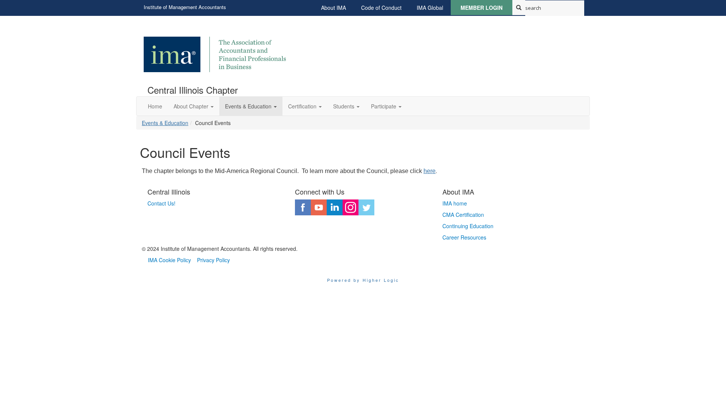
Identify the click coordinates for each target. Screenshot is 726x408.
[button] (193, 106)
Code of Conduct (381, 7)
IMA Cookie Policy (169, 260)
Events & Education (165, 123)
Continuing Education (467, 226)
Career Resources (464, 237)
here (430, 171)
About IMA (333, 7)
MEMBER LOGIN (482, 7)
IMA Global (430, 7)
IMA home (454, 203)
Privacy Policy (213, 260)
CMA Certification (463, 214)
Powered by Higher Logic (363, 280)
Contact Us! (161, 203)
